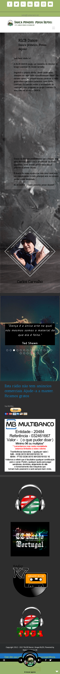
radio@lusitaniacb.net (30, 15)
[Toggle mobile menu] (53, 27)
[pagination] (7, 350)
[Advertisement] (30, 124)
